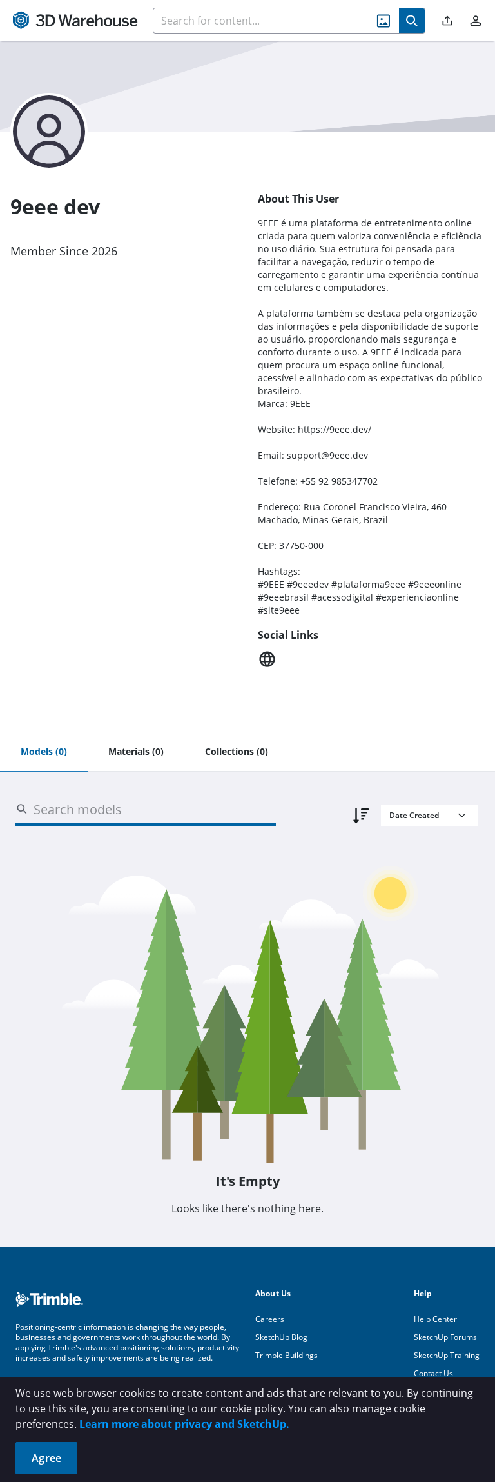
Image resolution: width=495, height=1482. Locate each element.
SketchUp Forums (445, 1337)
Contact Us (433, 1373)
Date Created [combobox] (414, 815)
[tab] (44, 752)
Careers (269, 1319)
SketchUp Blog (281, 1337)
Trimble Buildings (286, 1355)
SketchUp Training (447, 1355)
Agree (46, 1458)
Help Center (435, 1319)
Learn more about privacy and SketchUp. (184, 1424)
